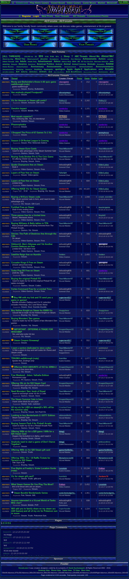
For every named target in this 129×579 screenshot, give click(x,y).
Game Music (89, 3)
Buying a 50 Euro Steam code (25, 197)
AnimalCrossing (79, 64)
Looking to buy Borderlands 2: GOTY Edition (33, 415)
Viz (46, 191)
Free (43, 169)
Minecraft (112, 3)
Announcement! (86, 67)
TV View (76, 570)
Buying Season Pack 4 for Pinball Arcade (31, 423)
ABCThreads (81, 56)
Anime (110, 64)
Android (59, 64)
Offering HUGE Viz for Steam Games (29, 189)
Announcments (8, 69)
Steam (24, 89)
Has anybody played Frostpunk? (27, 92)
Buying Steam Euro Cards (23, 148)
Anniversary (37, 66)
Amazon (14, 64)
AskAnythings (74, 72)
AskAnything (59, 72)
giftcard (37, 479)
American (31, 64)
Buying (24, 161)
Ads (17, 61)
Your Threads (62, 16)
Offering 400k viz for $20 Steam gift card (30, 450)
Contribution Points (97, 16)
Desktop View (44, 570)
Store (37, 161)
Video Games (74, 3)
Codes (38, 286)
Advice (57, 61)
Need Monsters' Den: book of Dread (28, 391)
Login (36, 16)
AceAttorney (76, 59)
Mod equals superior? (22, 116)
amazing (6, 64)
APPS (100, 69)
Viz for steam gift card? (22, 476)
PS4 (36, 111)
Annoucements (54, 66)
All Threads (79, 16)
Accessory (65, 59)
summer (36, 404)
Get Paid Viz (40, 412)
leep (67, 56)
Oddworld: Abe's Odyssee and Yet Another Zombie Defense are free (32, 245)
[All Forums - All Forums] (64, 13)
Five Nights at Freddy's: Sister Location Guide (33, 468)
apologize (60, 69)
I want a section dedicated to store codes (31, 348)
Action (102, 59)
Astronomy (103, 72)
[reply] (27, 84)
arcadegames (8, 72)
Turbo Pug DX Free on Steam (25, 270)
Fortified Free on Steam (22, 207)
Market (101, 3)
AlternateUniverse (101, 61)
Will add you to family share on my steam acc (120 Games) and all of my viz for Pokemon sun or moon (34, 511)
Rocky (31, 89)
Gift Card (40, 103)
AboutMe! (107, 56)
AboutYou (20, 59)
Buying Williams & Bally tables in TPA (29, 223)
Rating (94, 78)
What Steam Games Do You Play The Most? (32, 484)
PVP (36, 505)
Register (26, 16)
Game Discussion (66, 95)
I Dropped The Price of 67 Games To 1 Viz (31, 132)
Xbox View (85, 570)
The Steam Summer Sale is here (27, 399)
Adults (23, 61)
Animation (100, 64)
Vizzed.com (22, 3)
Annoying (19, 69)
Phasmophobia (18, 124)
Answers (28, 69)
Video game (33, 175)
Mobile (31, 111)
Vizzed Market (64, 103)
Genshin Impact (19, 108)
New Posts (47, 16)
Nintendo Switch (39, 143)
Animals (91, 64)
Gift (33, 495)
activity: (110, 59)
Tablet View (67, 570)
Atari (112, 72)
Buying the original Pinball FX (26, 278)
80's (57, 56)
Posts (79, 78)
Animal (67, 64)
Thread (14, 78)
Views (87, 78)
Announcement (70, 67)
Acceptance (54, 59)
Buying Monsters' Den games (25, 318)
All (79, 61)
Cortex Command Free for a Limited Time (31, 289)
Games (24, 121)
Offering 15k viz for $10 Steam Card (28, 383)
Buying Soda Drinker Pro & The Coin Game (32, 157)
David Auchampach (77, 568)
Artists (43, 71)
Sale (37, 153)
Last (101, 78)
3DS (41, 56)
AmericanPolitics (45, 64)
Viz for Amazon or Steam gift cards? (29, 100)
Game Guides (64, 84)
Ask (50, 72)
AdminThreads (8, 61)
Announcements (105, 66)
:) (61, 56)
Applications (90, 69)
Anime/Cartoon (22, 67)
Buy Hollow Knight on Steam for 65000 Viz (32, 310)
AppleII (78, 69)
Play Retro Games (39, 3)
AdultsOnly (32, 61)
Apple (70, 69)
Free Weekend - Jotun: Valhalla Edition (30, 375)
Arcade (109, 69)
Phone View (56, 570)
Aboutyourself (32, 59)
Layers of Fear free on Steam (25, 173)
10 (26, 191)
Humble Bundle (40, 307)
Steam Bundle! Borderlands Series (31, 493)
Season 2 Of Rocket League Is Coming (30, 140)
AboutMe (94, 56)
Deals (31, 438)
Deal (30, 307)
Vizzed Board (58, 3)
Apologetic (48, 69)
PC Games (26, 380)
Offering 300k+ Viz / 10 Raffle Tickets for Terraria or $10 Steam (30, 459)
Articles (33, 72)
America (23, 64)
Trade (30, 452)
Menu (5, 2)
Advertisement (45, 61)
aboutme (44, 59)
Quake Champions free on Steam (27, 165)
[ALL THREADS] (11, 56)
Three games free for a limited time (28, 215)
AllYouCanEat (87, 61)
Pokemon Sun (40, 516)
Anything (38, 69)
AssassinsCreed (90, 72)
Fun (22, 495)
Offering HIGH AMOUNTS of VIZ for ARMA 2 (35, 367)
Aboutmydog (8, 59)
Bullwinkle (39, 89)
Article (24, 72)
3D (36, 56)
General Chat (64, 167)
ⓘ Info (123, 2)
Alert (74, 61)
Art (17, 71)
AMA (112, 61)
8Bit (46, 56)
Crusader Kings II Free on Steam (27, 262)
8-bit (52, 56)
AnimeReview (8, 67)
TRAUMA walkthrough (22, 358)
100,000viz (28, 56)
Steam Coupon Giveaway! (26, 340)
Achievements (89, 59)
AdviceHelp (66, 61)
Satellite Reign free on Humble (26, 254)
